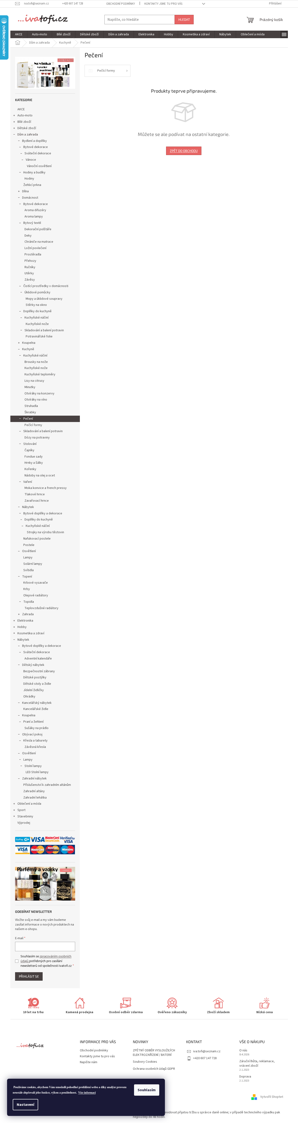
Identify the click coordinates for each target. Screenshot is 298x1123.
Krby (26, 589)
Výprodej (23, 822)
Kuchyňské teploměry (39, 374)
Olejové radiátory (35, 595)
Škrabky (30, 412)
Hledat (184, 19)
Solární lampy (32, 564)
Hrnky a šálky (33, 462)
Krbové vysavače (35, 582)
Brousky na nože (36, 362)
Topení (27, 576)
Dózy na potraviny (37, 437)
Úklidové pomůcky (37, 292)
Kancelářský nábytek (37, 703)
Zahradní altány (34, 791)
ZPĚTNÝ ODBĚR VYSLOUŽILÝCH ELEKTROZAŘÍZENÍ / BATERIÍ (154, 1052)
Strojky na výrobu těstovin (45, 532)
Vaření (27, 482)
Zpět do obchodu (184, 151)
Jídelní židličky (33, 690)
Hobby (22, 627)
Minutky (29, 387)
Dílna (25, 191)
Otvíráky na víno (35, 399)
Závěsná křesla (35, 747)
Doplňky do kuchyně (37, 311)
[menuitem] (18, 34)
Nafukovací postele (37, 538)
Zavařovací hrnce (36, 500)
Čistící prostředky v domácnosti (45, 286)
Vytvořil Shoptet (271, 1097)
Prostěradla (32, 254)
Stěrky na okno (36, 305)
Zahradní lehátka (35, 797)
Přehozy (30, 260)
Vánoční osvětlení (39, 166)
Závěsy (29, 279)
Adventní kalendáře (38, 658)
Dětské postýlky (34, 677)
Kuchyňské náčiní (36, 317)
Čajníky (29, 450)
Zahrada (28, 614)
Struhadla (31, 406)
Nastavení (25, 1104)
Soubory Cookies (145, 1062)
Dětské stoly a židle (37, 683)
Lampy (28, 557)
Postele (28, 545)
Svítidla (28, 570)
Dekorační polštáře (37, 229)
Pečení (28, 418)
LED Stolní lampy (37, 772)
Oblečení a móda (29, 803)
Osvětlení (29, 551)
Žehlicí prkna (32, 185)
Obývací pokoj (32, 734)
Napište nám (88, 1062)
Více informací (87, 1092)
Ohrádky (29, 696)
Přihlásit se (29, 976)
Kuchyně (28, 349)
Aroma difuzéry (35, 210)
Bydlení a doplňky (34, 141)
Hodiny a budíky (34, 172)
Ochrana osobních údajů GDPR (154, 1069)
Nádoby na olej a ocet (39, 475)
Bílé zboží (24, 121)
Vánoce (31, 159)
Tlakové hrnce (34, 494)
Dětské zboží (26, 128)
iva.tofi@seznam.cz (206, 1051)
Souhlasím (147, 1090)
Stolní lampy (33, 766)
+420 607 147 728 (205, 1058)
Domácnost (30, 197)
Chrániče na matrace (38, 241)
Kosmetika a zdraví (30, 633)
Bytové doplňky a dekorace (42, 513)
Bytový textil (32, 223)
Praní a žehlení (33, 721)
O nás (243, 1050)
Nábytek (28, 507)
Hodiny (29, 178)
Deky (28, 235)
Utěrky (29, 273)
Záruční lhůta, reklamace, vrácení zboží (257, 1063)
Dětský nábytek (33, 665)
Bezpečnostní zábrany (39, 671)
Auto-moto (25, 115)
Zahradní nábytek (34, 778)
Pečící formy (33, 425)
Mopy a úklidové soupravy (44, 298)
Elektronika (25, 620)
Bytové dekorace (35, 147)
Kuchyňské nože (37, 324)
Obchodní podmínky (120, 4)
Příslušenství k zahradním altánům (47, 785)
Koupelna (28, 342)
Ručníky (29, 267)
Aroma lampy (33, 216)
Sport (21, 810)
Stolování (30, 444)
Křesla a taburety (35, 740)
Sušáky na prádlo (36, 728)
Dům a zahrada (27, 134)
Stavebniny (25, 816)
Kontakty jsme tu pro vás (163, 4)
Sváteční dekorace (37, 153)
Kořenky (30, 469)
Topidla (28, 601)
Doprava (245, 1076)
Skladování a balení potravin (44, 330)
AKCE (21, 109)
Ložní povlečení (35, 248)
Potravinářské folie (39, 336)
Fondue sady (33, 456)
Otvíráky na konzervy (39, 393)
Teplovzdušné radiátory (41, 608)
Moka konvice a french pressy (45, 488)
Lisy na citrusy (34, 380)
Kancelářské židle (35, 709)
